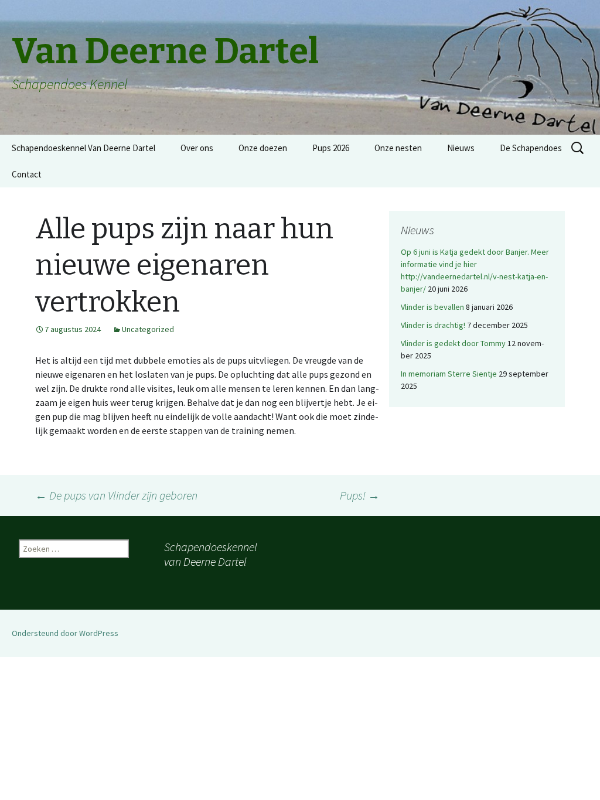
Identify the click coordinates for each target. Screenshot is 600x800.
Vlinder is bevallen (432, 307)
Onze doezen (262, 147)
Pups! (360, 495)
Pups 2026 (330, 147)
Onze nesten (398, 147)
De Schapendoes (531, 147)
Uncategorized (148, 329)
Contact (27, 174)
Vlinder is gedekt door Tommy (453, 343)
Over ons (196, 147)
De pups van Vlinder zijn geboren (116, 495)
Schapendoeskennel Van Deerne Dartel (83, 147)
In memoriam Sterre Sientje (449, 373)
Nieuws (461, 147)
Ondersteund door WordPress (65, 633)
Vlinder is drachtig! (433, 325)
